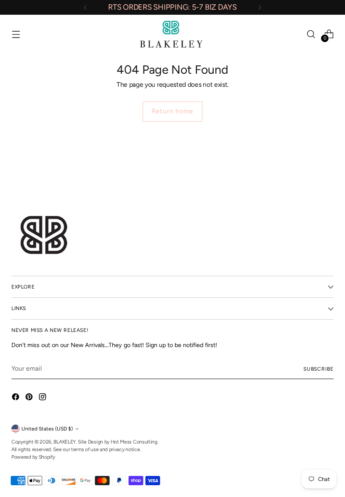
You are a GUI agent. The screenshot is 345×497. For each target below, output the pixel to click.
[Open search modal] (311, 34)
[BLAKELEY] (172, 34)
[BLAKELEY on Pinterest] (30, 398)
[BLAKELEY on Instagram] (43, 398)
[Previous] (85, 7)
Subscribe (318, 369)
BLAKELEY (64, 441)
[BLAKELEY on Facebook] (16, 398)
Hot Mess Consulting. (135, 441)
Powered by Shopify (33, 457)
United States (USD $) (47, 428)
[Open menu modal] (15, 34)
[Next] (259, 7)
